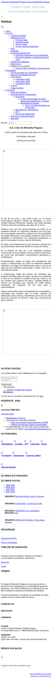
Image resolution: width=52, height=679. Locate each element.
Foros (3, 566)
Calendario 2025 (22, 81)
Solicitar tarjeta (7, 414)
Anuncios (5, 562)
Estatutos (15, 51)
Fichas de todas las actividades (24, 73)
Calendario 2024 (22, 79)
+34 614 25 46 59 (8, 613)
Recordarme (9, 387)
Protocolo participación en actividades (31, 55)
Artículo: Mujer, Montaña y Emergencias (32, 68)
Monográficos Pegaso (29, 103)
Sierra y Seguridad (9, 542)
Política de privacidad (44, 674)
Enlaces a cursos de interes (22, 116)
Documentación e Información (23, 95)
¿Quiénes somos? (18, 36)
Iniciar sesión (6, 384)
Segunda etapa (22, 42)
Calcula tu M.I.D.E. (9, 538)
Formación (10, 90)
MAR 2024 (10, 487)
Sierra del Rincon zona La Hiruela (29, 496)
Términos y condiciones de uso (41, 676)
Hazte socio (16, 64)
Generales (19, 97)
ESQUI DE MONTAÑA (25, 114)
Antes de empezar (18, 92)
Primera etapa (21, 40)
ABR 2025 (10, 485)
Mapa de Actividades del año (23, 75)
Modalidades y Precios (15, 418)
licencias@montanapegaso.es (38, 429)
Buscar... (4, 123)
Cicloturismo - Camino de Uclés (28, 504)
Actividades (11, 70)
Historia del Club (18, 38)
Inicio (8, 31)
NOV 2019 (10, 492)
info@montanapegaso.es (11, 620)
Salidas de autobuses (20, 62)
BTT (17, 112)
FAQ (13, 49)
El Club (9, 33)
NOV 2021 (10, 490)
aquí (41, 396)
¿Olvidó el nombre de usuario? (19, 390)
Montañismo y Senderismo (26, 110)
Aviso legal (33, 674)
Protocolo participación (20, 53)
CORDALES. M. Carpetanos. (27, 511)
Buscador (15, 119)
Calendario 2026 (22, 84)
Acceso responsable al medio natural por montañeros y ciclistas (34, 100)
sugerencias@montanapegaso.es (15, 622)
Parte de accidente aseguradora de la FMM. (29, 422)
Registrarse (8, 392)
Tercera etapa (21, 44)
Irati (16, 513)
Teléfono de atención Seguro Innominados (29, 425)
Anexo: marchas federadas (26, 46)
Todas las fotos (17, 88)
